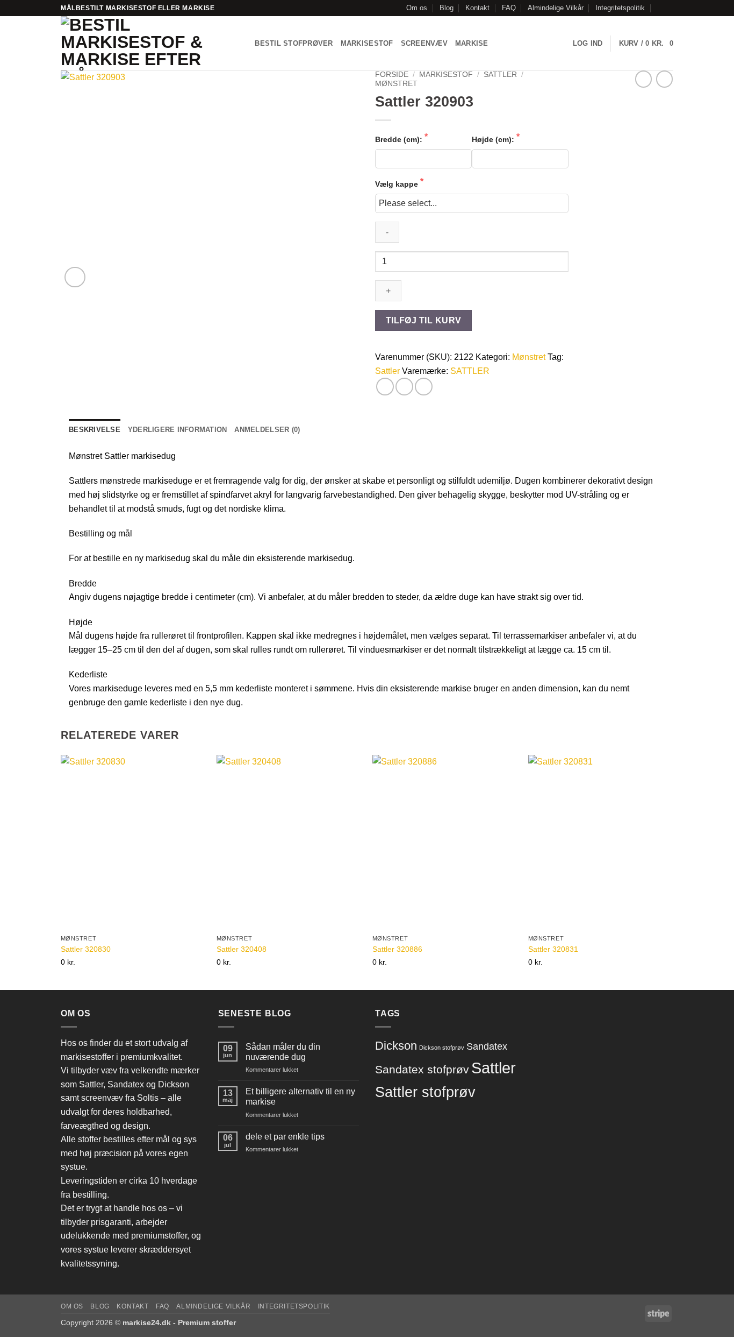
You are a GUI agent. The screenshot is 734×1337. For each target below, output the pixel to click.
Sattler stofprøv (425, 1092)
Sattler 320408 (242, 949)
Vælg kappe (397, 184)
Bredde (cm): (399, 139)
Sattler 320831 (553, 949)
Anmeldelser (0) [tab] (267, 430)
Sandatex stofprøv (422, 1069)
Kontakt (477, 8)
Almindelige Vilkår (556, 8)
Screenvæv (424, 43)
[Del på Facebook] (385, 386)
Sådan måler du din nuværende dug (283, 1052)
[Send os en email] (668, 8)
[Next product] (643, 78)
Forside (391, 74)
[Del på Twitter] (404, 386)
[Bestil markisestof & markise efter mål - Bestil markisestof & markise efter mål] (142, 43)
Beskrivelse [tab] (94, 430)
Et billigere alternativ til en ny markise (300, 1096)
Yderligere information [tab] (177, 430)
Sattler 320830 (86, 949)
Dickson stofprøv (441, 1047)
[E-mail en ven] (424, 386)
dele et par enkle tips (285, 1136)
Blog (447, 8)
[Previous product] (664, 78)
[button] (588, 43)
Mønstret (396, 84)
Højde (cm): (494, 139)
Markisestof (367, 43)
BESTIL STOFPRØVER (294, 43)
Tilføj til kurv (424, 320)
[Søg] (243, 43)
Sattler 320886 (397, 949)
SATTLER (500, 74)
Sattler (387, 371)
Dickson (396, 1045)
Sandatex (486, 1046)
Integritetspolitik (620, 8)
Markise (471, 43)
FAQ (509, 8)
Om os (416, 8)
